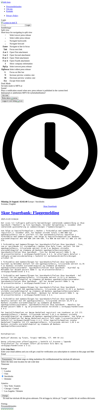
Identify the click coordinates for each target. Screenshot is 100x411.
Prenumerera (7, 359)
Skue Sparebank (50, 206)
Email (3, 354)
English (12, 204)
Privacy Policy (12, 16)
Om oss (9, 9)
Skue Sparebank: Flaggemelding (30, 212)
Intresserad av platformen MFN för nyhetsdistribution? (23, 93)
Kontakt (9, 11)
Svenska (4, 204)
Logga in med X (10, 23)
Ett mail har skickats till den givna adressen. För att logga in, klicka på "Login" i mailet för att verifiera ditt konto (49, 398)
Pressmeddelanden (13, 6)
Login (28, 25)
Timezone (5, 364)
